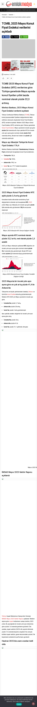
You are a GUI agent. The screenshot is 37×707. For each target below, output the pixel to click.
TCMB (27, 115)
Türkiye (4, 616)
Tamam (19, 704)
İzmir (5, 166)
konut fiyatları (11, 294)
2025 (30, 202)
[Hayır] (35, 701)
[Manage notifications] (33, 703)
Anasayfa (4, 14)
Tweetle (16, 37)
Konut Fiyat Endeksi (8, 128)
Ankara (31, 292)
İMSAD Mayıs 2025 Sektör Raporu (12, 619)
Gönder (25, 37)
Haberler (11, 14)
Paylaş (7, 37)
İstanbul (6, 159)
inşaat (11, 621)
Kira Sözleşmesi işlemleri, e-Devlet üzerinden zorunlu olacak (22, 10)
